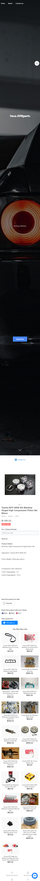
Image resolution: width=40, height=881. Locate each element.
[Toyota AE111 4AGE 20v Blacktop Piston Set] (29, 683)
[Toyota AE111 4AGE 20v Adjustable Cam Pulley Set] (29, 731)
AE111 (17, 516)
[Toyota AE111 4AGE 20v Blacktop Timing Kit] (29, 799)
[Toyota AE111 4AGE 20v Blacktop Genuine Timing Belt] (10, 638)
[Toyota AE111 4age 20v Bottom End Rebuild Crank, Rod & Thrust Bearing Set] (10, 848)
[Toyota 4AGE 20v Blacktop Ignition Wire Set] (10, 777)
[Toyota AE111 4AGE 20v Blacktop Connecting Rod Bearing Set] (29, 638)
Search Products (12, 875)
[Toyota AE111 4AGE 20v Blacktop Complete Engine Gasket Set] (10, 707)
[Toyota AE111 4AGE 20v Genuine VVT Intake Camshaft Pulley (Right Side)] (29, 823)
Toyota (10, 516)
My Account (28, 875)
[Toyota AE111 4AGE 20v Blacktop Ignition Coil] (10, 823)
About (10, 3)
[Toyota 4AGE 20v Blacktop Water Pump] (29, 707)
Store (3, 516)
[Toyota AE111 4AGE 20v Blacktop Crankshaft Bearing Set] (10, 799)
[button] (8, 603)
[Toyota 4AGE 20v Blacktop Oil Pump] (29, 661)
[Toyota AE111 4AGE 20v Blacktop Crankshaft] (10, 731)
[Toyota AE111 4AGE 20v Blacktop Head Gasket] (10, 661)
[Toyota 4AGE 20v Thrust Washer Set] (29, 753)
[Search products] (37, 63)
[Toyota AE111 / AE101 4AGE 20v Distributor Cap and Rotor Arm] (10, 683)
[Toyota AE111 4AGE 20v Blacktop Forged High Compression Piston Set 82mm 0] (20, 484)
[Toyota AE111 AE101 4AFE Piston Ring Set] (29, 777)
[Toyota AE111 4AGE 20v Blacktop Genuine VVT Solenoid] (10, 753)
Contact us (19, 3)
